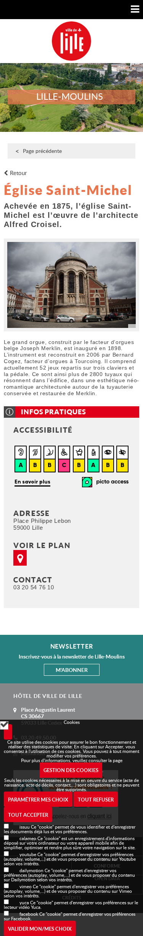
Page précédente (42, 150)
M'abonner (72, 669)
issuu (24, 826)
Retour (18, 173)
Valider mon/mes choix (40, 928)
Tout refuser (96, 799)
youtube (27, 854)
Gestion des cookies (70, 770)
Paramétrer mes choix (38, 799)
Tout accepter (28, 814)
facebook (28, 914)
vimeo (25, 886)
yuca (24, 902)
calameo (27, 838)
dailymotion (31, 870)
